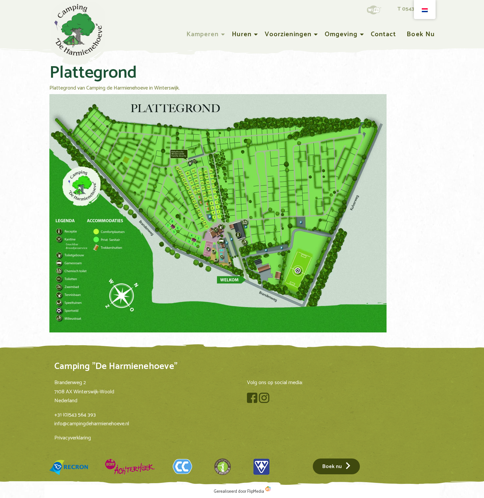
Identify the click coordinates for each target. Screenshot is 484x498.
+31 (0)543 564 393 (75, 414)
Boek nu (421, 34)
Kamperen (202, 34)
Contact (383, 34)
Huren (241, 34)
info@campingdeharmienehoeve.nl (91, 423)
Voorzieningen (288, 34)
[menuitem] (204, 34)
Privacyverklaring (72, 437)
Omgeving (341, 34)
